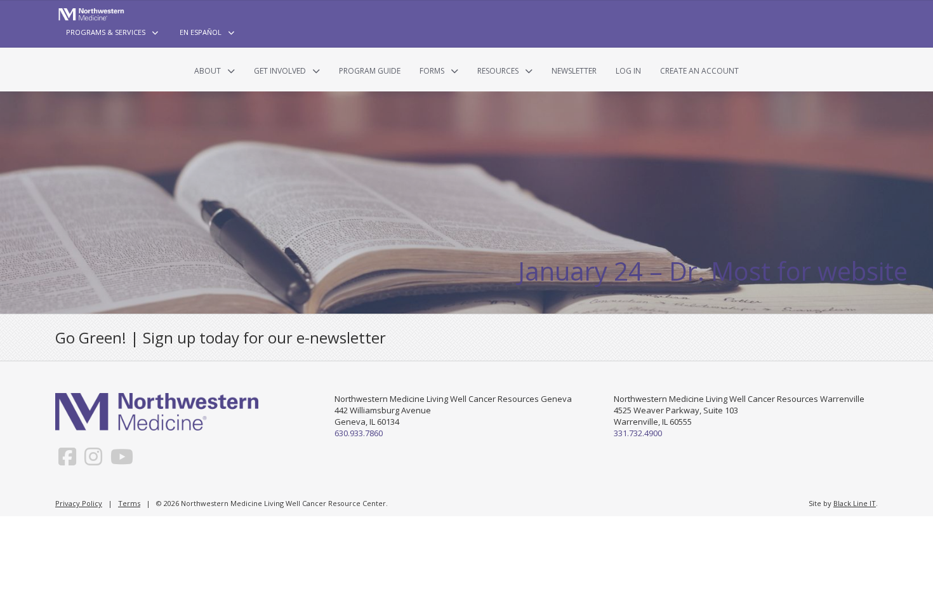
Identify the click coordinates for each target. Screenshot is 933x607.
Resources (498, 70)
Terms (129, 503)
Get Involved (280, 70)
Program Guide (369, 70)
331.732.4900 (638, 433)
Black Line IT (854, 503)
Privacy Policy (78, 503)
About (207, 70)
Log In (628, 70)
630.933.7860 (358, 433)
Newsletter (574, 70)
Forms (432, 70)
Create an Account (699, 70)
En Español (201, 32)
